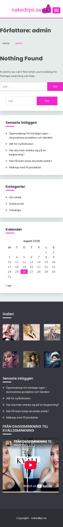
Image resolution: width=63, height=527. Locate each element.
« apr (9, 285)
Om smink (15, 197)
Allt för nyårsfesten (21, 143)
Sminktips (15, 210)
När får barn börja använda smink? (30, 161)
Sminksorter (16, 203)
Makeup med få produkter (25, 167)
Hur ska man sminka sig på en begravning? (32, 404)
